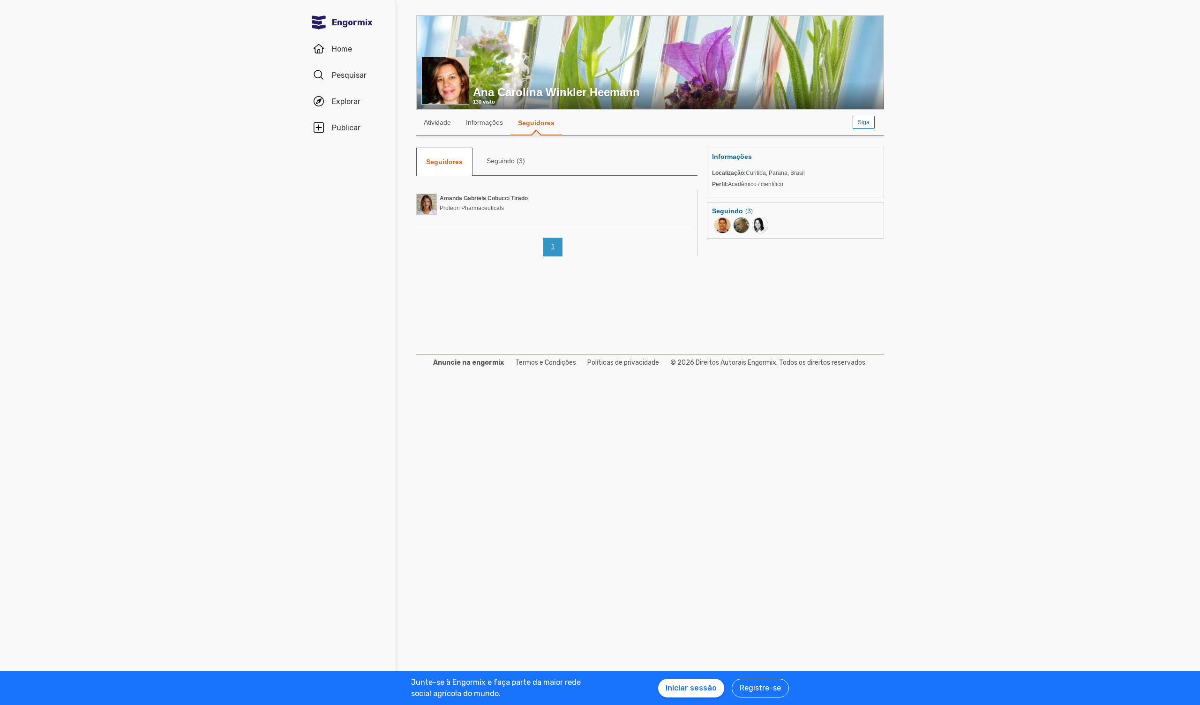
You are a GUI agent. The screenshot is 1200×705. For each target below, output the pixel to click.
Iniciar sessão (691, 687)
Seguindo (727, 211)
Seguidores (536, 123)
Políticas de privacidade (623, 363)
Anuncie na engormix (468, 363)
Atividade (437, 122)
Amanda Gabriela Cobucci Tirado (484, 198)
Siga (864, 122)
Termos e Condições (545, 363)
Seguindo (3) (506, 161)
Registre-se (760, 687)
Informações (484, 122)
